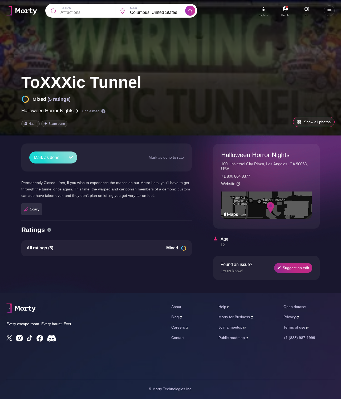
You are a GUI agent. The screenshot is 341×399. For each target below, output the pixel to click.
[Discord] (51, 338)
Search (65, 8)
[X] (9, 338)
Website (228, 183)
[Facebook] (39, 338)
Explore (263, 15)
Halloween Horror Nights (47, 110)
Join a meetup (230, 327)
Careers (178, 327)
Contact (177, 338)
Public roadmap (231, 338)
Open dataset (294, 307)
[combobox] (157, 12)
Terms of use (294, 327)
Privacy (289, 317)
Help (222, 307)
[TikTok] (30, 338)
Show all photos (317, 122)
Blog (175, 317)
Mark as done (46, 157)
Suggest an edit (296, 268)
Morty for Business (234, 317)
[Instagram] (19, 338)
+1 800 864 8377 (235, 176)
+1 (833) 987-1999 (299, 338)
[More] (70, 157)
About (176, 307)
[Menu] (329, 10)
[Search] (190, 11)
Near (133, 8)
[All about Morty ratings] (49, 230)
